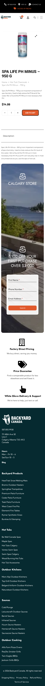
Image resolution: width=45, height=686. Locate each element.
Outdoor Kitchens (11, 569)
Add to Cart (30, 113)
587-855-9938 (11, 4)
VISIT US (23, 4)
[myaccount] (28, 17)
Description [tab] (8, 136)
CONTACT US (36, 4)
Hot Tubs (7, 530)
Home (4, 82)
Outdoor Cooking (11, 640)
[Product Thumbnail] (36, 35)
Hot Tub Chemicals (18, 82)
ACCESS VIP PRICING (24, 8)
